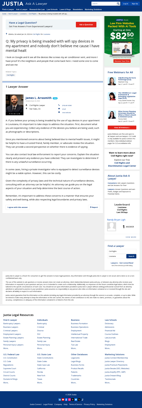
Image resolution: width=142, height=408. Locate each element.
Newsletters (78, 9)
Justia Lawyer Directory (114, 361)
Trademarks (76, 375)
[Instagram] (69, 399)
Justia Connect (35, 404)
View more (131, 237)
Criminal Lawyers (10, 330)
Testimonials (110, 379)
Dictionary (109, 323)
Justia (4, 14)
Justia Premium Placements (116, 365)
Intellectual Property (79, 334)
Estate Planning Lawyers (13, 337)
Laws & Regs (65, 9)
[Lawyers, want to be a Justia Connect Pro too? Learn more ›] (55, 97)
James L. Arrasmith (39, 98)
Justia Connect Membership (116, 358)
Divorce (40, 330)
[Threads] (72, 399)
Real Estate (75, 341)
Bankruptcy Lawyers (11, 323)
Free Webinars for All (120, 72)
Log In (125, 4)
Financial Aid (110, 330)
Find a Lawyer (8, 9)
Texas (39, 379)
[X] (79, 399)
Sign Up (135, 4)
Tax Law (74, 345)
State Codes (42, 361)
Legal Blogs (76, 361)
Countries (75, 379)
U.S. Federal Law (11, 354)
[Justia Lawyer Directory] (82, 399)
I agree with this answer (17, 207)
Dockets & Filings (10, 379)
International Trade (79, 337)
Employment (76, 330)
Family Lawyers (9, 341)
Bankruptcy (42, 323)
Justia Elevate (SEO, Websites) (117, 368)
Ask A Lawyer (13, 14)
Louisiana (23, 14)
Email (64, 109)
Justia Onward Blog (113, 375)
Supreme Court (9, 368)
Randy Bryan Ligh (116, 219)
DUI (38, 334)
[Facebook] (66, 399)
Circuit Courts (9, 372)
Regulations (8, 365)
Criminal (40, 327)
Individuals (42, 320)
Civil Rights (32, 14)
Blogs (107, 341)
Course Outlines (111, 334)
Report (95, 207)
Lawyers (111, 189)
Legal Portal (48, 404)
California (41, 368)
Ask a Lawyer (22, 9)
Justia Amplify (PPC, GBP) (115, 372)
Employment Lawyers (12, 334)
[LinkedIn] (59, 399)
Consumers (112, 183)
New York (41, 375)
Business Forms (77, 365)
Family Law (41, 341)
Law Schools (52, 9)
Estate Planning (43, 337)
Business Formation (79, 323)
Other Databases (79, 354)
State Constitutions (45, 358)
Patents (74, 372)
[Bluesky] (76, 399)
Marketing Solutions (93, 9)
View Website (66, 113)
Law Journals (110, 337)
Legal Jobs (75, 358)
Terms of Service (75, 404)
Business (75, 320)
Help (65, 404)
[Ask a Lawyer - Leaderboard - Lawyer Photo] (111, 226)
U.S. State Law (44, 354)
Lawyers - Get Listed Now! (122, 263)
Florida (40, 372)
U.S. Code (7, 361)
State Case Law (43, 365)
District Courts (9, 375)
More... (6, 348)
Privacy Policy (89, 404)
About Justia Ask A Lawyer (119, 177)
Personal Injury (43, 345)
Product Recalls (77, 368)
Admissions (109, 327)
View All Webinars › (122, 127)
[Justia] (12, 4)
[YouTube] (63, 399)
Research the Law (37, 9)
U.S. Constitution (10, 358)
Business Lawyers (10, 327)
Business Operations (79, 327)
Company (58, 404)
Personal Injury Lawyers (13, 345)
